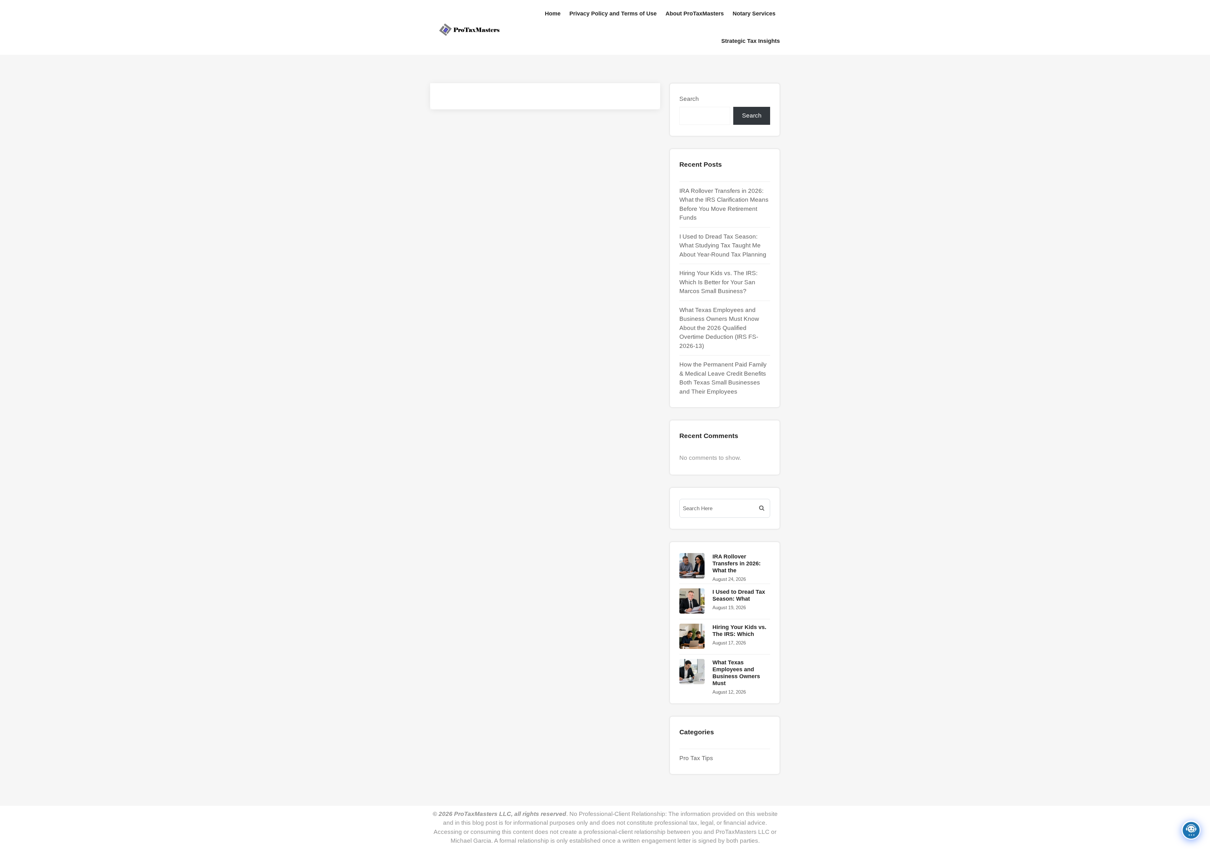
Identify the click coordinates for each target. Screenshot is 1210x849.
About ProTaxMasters (695, 13)
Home (553, 13)
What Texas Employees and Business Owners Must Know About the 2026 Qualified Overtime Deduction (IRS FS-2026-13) (719, 328)
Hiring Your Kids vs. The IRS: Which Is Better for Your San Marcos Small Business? (718, 282)
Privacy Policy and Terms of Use (613, 13)
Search (689, 98)
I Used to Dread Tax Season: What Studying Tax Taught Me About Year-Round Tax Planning (722, 245)
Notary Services (754, 13)
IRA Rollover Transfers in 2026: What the (736, 563)
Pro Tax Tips (696, 758)
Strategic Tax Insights (750, 41)
